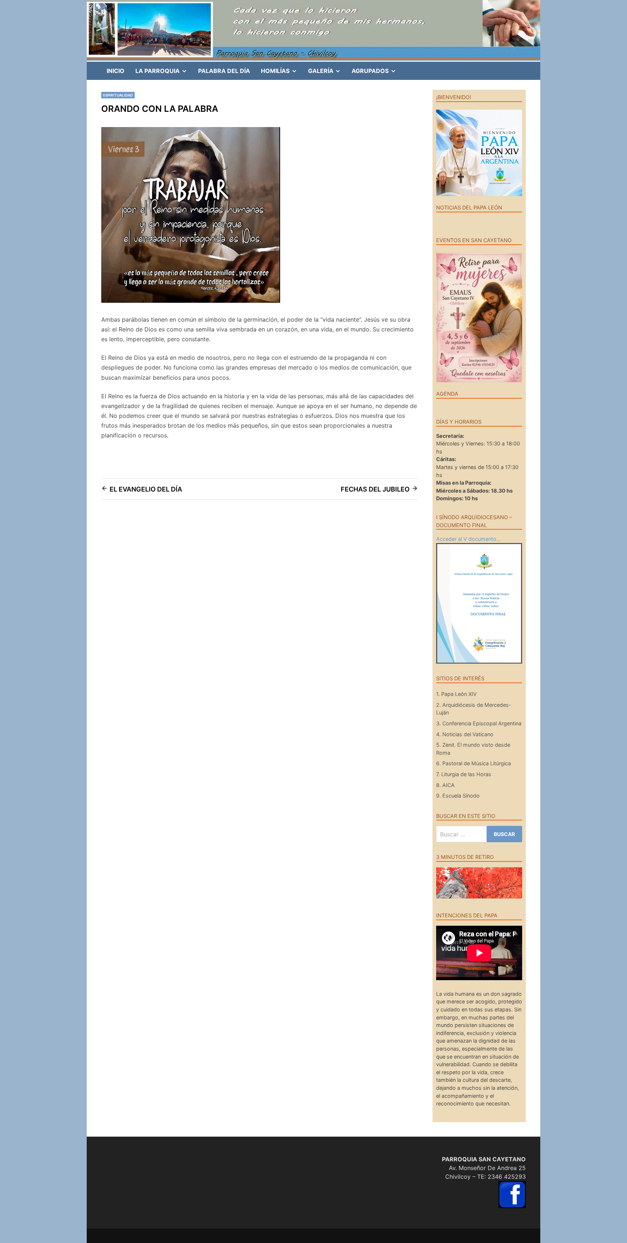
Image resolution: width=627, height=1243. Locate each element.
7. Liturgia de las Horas (463, 774)
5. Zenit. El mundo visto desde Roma (473, 749)
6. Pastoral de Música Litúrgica (473, 763)
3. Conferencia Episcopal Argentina (478, 723)
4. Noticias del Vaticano (464, 734)
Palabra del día (224, 70)
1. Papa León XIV (456, 694)
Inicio (115, 70)
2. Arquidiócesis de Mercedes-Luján (473, 709)
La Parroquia (164, 73)
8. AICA (445, 785)
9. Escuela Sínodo (458, 795)
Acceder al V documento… (468, 539)
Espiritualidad (118, 95)
